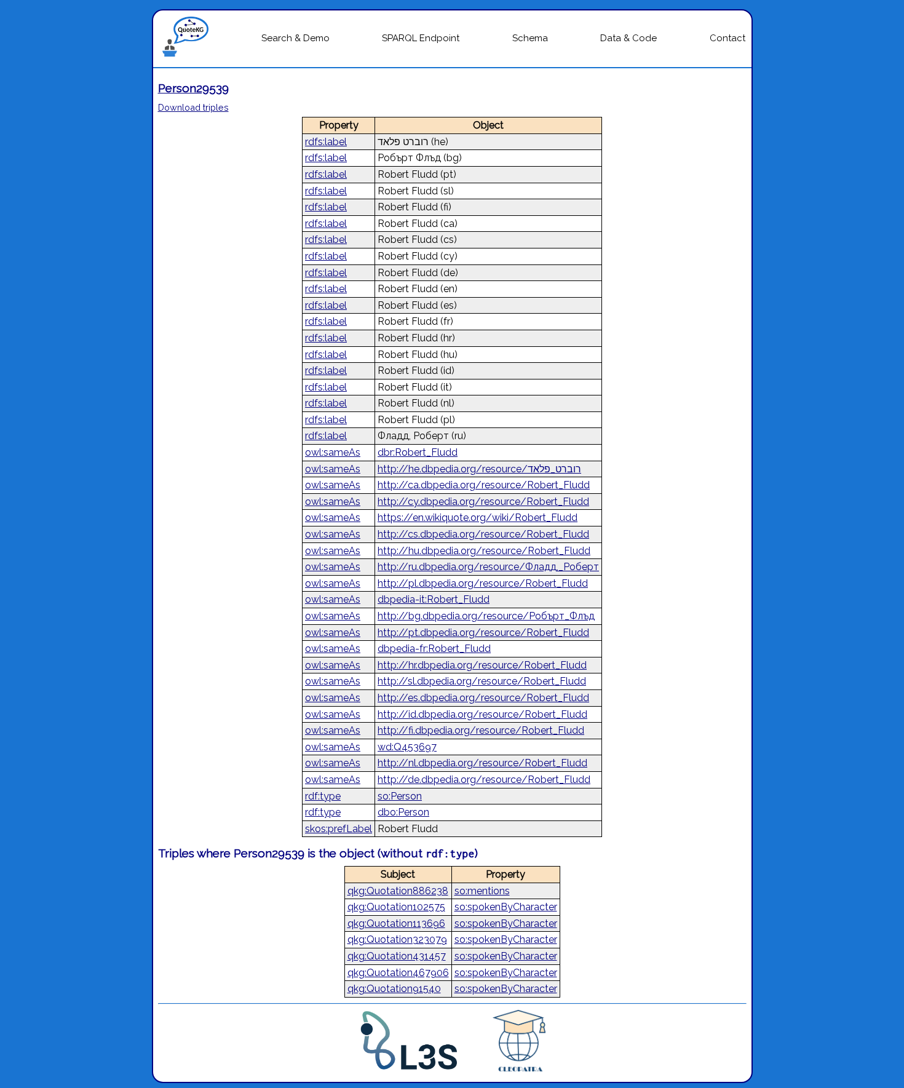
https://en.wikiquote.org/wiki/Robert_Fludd (477, 517)
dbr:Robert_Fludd (418, 452)
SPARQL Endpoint (420, 38)
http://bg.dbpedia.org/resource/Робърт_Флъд (486, 616)
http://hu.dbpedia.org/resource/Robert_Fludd (484, 551)
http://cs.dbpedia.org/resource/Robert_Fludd (483, 534)
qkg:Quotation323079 (397, 939)
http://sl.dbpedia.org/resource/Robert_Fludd (482, 681)
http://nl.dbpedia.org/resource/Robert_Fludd (482, 763)
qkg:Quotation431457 (396, 956)
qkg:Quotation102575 (396, 907)
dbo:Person (403, 812)
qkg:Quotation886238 (397, 891)
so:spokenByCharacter (505, 907)
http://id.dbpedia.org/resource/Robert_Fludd (482, 714)
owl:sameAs (332, 452)
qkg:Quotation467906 (398, 973)
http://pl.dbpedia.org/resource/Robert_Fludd (483, 583)
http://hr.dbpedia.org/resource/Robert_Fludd (482, 665)
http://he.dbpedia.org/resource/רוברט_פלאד (479, 469)
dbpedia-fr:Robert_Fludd (434, 648)
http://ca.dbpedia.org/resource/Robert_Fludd (484, 485)
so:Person (400, 796)
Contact (727, 38)
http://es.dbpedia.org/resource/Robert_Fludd (483, 698)
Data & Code (628, 38)
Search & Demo (295, 38)
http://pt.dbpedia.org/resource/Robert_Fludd (483, 632)
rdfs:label (326, 142)
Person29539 (193, 88)
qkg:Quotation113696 (396, 923)
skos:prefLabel (338, 829)
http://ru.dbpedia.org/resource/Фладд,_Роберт (488, 567)
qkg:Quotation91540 (394, 989)
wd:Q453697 (407, 747)
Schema (530, 38)
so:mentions (482, 891)
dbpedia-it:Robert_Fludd (434, 599)
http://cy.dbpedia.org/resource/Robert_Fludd (483, 501)
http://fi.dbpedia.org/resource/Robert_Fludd (481, 730)
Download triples (193, 107)
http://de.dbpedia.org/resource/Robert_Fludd (484, 779)
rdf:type (323, 796)
